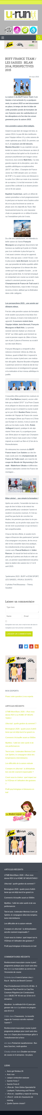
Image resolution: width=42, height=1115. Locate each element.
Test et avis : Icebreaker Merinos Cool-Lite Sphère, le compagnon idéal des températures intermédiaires (20, 755)
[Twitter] (26, 646)
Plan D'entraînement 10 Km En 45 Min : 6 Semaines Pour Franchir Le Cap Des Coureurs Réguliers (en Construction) (20, 989)
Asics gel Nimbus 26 (15, 1071)
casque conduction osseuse (18, 1078)
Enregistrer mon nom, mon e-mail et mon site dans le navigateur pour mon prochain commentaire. (21, 626)
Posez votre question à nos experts (19, 696)
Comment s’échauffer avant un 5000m (20, 737)
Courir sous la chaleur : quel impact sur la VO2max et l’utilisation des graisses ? (20, 780)
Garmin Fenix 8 (13, 1084)
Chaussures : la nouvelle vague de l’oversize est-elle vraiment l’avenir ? (19, 1019)
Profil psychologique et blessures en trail (20, 946)
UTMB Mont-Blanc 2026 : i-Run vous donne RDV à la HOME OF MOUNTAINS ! (19, 715)
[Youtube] (31, 646)
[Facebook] (21, 646)
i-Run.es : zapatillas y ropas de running (22, 1094)
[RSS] (37, 646)
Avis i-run (10, 1074)
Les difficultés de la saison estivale (19, 763)
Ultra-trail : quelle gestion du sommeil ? (20, 723)
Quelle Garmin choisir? (16, 1103)
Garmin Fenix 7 (13, 1081)
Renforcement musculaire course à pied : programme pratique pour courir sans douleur (21, 965)
